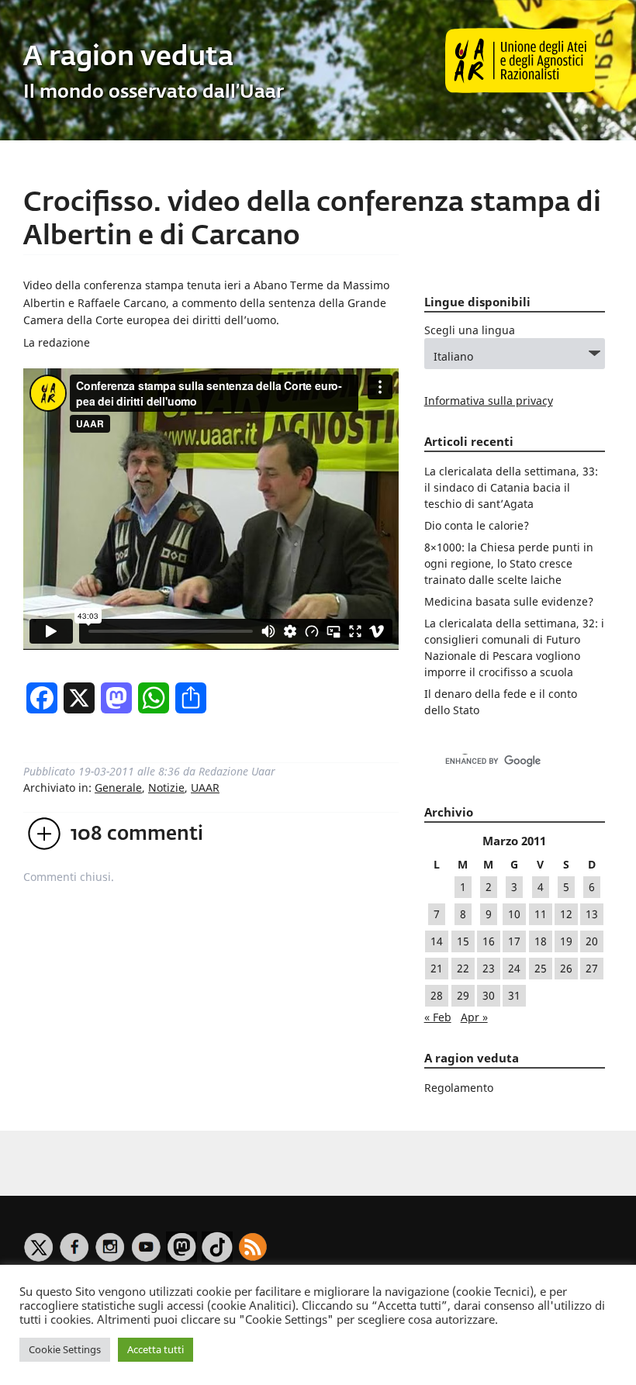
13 (592, 914)
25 (540, 968)
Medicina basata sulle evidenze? (508, 601)
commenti (137, 834)
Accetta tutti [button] (155, 1349)
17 (514, 941)
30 (488, 995)
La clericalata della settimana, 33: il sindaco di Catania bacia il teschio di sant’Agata (511, 487)
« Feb (437, 1017)
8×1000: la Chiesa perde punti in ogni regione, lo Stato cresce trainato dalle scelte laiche (508, 563)
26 (566, 968)
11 (540, 914)
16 (488, 941)
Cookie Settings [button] (65, 1349)
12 (566, 914)
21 (436, 968)
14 (436, 941)
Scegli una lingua (469, 330)
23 (488, 968)
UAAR (205, 787)
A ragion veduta (128, 57)
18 (540, 941)
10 (514, 914)
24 (514, 968)
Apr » (474, 1017)
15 (463, 941)
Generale (118, 787)
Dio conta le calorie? (476, 525)
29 (463, 995)
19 (566, 941)
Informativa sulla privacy (488, 400)
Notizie (166, 787)
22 (463, 968)
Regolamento (458, 1087)
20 (592, 941)
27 (592, 968)
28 (436, 995)
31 (514, 995)
